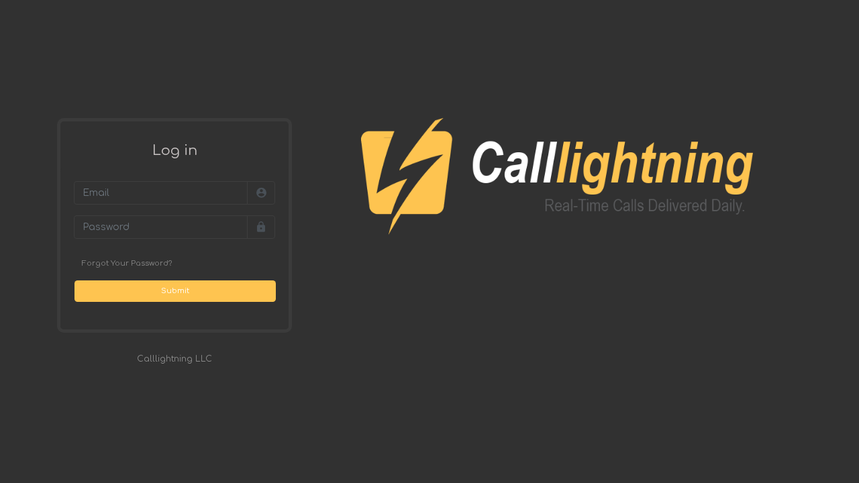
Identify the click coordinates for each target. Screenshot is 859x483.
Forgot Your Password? (127, 263)
